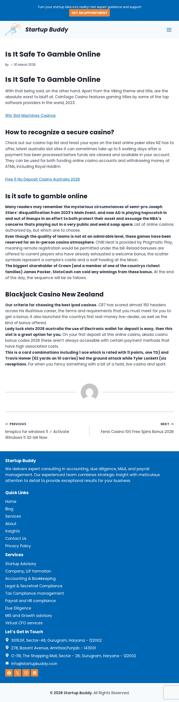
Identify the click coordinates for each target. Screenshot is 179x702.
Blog (9, 509)
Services (13, 516)
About (10, 523)
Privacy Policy (18, 546)
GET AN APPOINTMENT (89, 13)
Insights (12, 531)
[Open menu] (169, 29)
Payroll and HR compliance (30, 600)
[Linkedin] (34, 673)
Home (10, 501)
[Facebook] (9, 673)
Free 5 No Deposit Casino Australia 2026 (42, 179)
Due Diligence (18, 608)
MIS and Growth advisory (28, 615)
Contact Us (15, 538)
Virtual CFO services (24, 623)
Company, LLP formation (28, 571)
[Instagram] (26, 673)
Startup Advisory (20, 563)
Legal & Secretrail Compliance (33, 586)
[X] (17, 673)
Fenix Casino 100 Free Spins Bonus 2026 (137, 428)
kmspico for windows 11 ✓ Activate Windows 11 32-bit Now (37, 431)
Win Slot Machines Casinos (30, 115)
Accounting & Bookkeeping (30, 578)
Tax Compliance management (34, 593)
